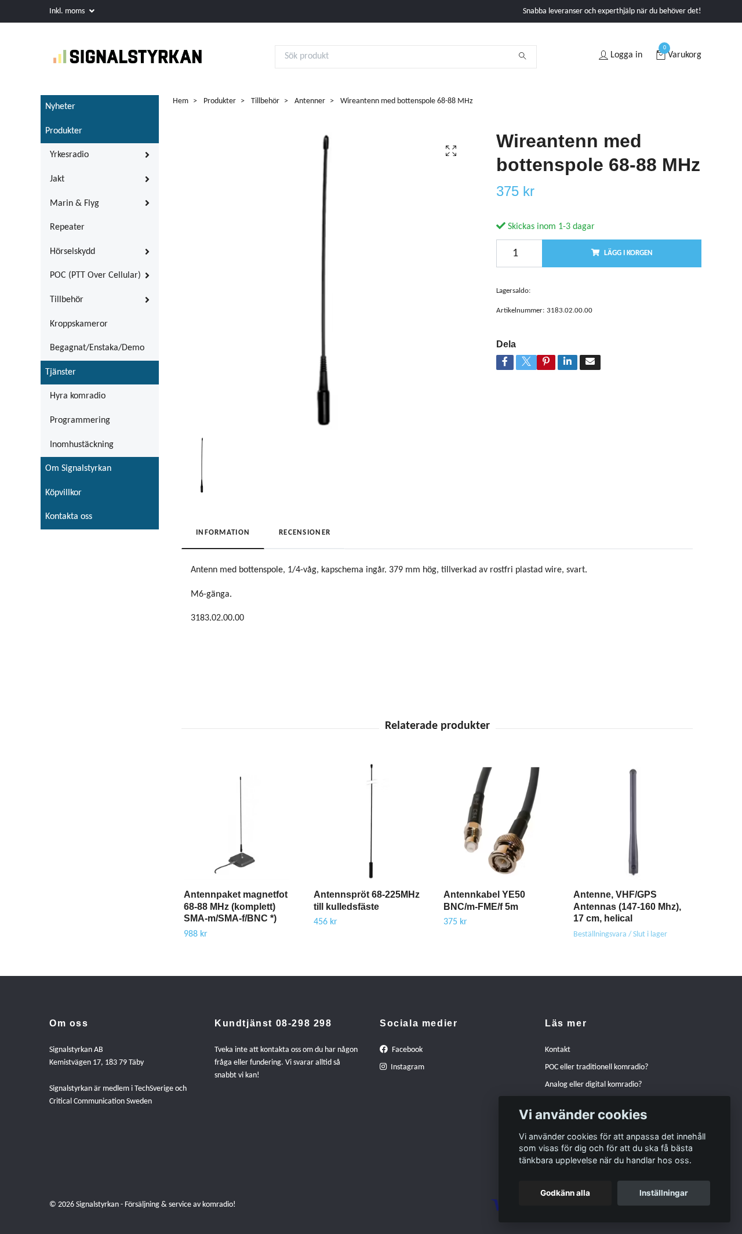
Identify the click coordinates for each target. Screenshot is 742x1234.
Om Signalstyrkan (78, 475)
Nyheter (60, 113)
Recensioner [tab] (304, 539)
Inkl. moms (67, 11)
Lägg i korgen (628, 259)
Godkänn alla (565, 1192)
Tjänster (60, 378)
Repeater (67, 233)
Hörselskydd (72, 258)
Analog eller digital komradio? (593, 1091)
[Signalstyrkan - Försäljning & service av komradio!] (141, 60)
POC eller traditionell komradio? (596, 1073)
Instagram (406, 1073)
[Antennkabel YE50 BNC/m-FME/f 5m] (501, 828)
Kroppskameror (79, 330)
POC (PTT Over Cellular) (95, 282)
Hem (180, 107)
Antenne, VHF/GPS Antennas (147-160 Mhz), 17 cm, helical (627, 913)
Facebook (406, 1056)
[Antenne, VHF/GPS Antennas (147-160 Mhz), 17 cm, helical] (631, 828)
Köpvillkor (63, 499)
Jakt (57, 185)
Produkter (63, 137)
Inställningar (663, 1192)
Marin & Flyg (74, 210)
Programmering (80, 426)
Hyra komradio (78, 403)
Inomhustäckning (82, 451)
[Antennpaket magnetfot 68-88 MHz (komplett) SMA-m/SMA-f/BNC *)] (242, 828)
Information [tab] (223, 539)
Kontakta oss (68, 523)
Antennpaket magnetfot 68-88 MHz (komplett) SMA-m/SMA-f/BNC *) (236, 913)
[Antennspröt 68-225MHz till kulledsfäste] (372, 828)
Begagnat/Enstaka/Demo (97, 354)
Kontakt (557, 1056)
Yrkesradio (69, 161)
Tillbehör (66, 306)
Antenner (309, 107)
